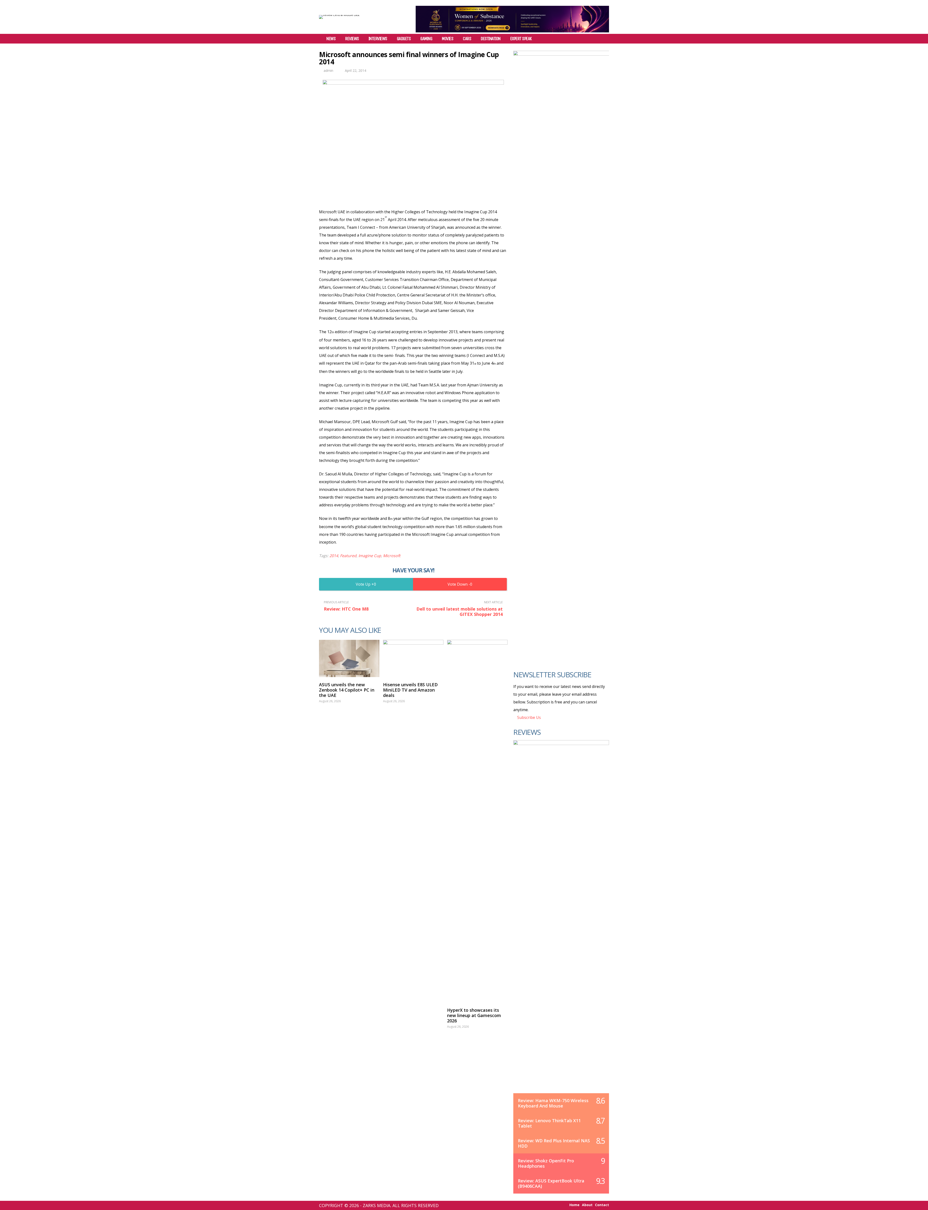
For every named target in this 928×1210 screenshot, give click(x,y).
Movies (447, 38)
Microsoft (391, 555)
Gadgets (404, 38)
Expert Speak (521, 38)
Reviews (352, 38)
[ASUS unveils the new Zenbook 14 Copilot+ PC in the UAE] (349, 658)
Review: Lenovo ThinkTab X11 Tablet (549, 1123)
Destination (490, 38)
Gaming (426, 38)
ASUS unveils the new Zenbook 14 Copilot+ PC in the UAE (346, 690)
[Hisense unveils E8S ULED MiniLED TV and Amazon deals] (413, 658)
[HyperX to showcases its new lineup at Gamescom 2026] (477, 821)
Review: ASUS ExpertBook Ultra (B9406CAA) (551, 1183)
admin (328, 70)
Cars (467, 38)
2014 (333, 555)
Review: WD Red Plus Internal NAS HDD (554, 1143)
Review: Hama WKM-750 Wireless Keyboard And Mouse (553, 1103)
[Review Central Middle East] (339, 15)
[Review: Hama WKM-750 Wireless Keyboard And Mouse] (561, 921)
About (587, 1205)
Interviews (378, 38)
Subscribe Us (528, 717)
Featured (348, 555)
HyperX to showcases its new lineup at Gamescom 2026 (474, 1015)
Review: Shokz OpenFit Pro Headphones (546, 1163)
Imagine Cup (369, 555)
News (330, 38)
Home (574, 1205)
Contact (602, 1205)
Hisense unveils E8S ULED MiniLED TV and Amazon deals (410, 690)
